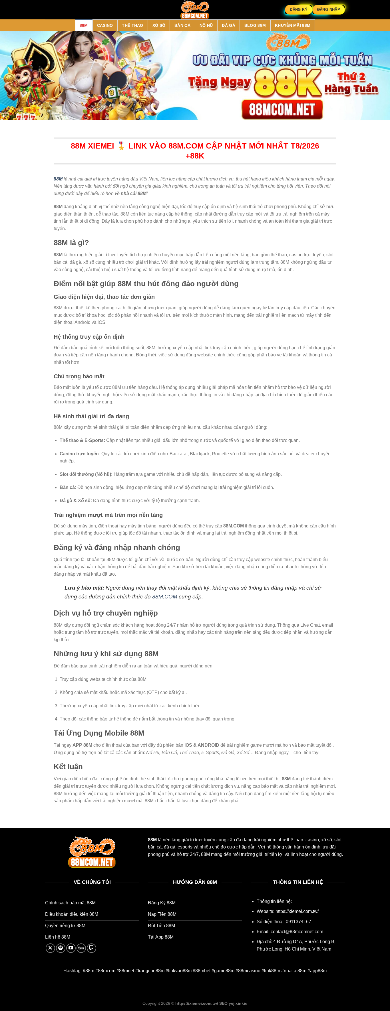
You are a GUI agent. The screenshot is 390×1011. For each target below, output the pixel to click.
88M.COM (164, 597)
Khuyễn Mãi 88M (292, 25)
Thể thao (132, 25)
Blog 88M (255, 25)
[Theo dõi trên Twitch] (91, 948)
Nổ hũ (206, 25)
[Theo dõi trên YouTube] (71, 948)
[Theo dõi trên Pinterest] (60, 948)
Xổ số (158, 25)
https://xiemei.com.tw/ (297, 911)
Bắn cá (182, 25)
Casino (105, 25)
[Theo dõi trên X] (50, 948)
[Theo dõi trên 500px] (81, 948)
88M (84, 25)
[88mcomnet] (195, 9)
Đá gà (228, 25)
